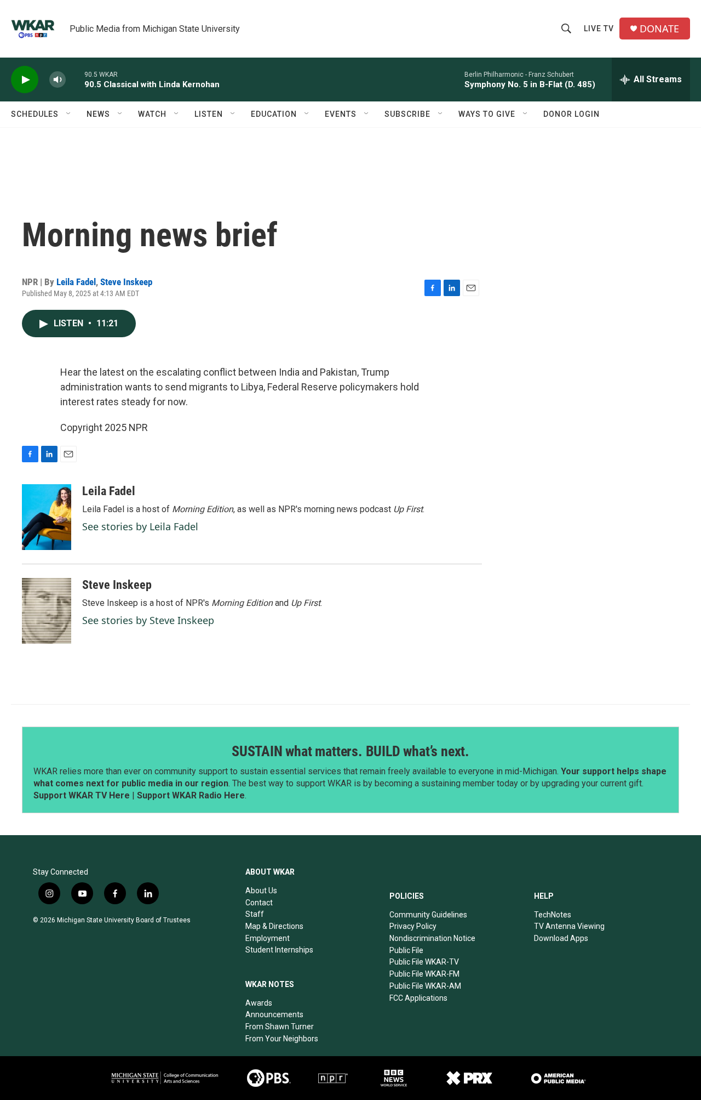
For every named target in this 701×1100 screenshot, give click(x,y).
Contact (259, 902)
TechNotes (552, 914)
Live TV (599, 28)
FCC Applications (418, 998)
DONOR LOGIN (571, 114)
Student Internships (279, 949)
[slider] (75, 79)
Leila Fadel (76, 281)
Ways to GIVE (486, 114)
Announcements (274, 1014)
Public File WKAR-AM (425, 986)
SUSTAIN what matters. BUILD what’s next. (350, 751)
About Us (261, 890)
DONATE (659, 29)
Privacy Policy (412, 926)
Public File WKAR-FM (424, 973)
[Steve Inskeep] (46, 611)
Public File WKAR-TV (424, 961)
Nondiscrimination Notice (432, 938)
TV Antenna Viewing (569, 926)
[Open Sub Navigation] (69, 114)
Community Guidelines (428, 914)
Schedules (35, 114)
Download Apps (561, 938)
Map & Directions (274, 926)
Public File (406, 950)
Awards (258, 1003)
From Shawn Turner (279, 1026)
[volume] (57, 79)
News (98, 114)
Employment (267, 938)
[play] (24, 79)
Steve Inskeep (126, 281)
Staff (254, 914)
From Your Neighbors (281, 1038)
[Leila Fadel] (46, 517)
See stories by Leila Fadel (140, 526)
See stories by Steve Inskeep (148, 620)
